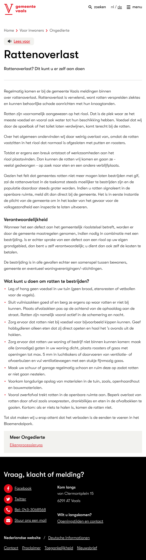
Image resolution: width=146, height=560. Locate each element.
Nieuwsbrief (87, 548)
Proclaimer (31, 548)
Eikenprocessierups (26, 445)
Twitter (20, 499)
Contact (11, 548)
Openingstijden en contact (80, 521)
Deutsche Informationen (69, 538)
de (120, 7)
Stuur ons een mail (30, 520)
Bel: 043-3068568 (30, 510)
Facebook (23, 488)
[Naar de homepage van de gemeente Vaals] (20, 9)
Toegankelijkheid (59, 548)
